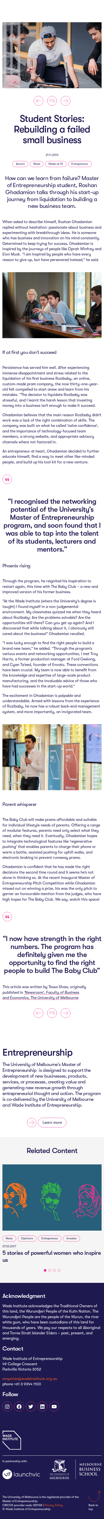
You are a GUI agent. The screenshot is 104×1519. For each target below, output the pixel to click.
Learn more (52, 1122)
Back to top (93, 1507)
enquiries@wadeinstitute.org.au (29, 1379)
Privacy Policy (54, 1505)
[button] (45, 1270)
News (36, 164)
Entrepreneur (79, 164)
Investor (72, 1238)
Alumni (20, 164)
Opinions (27, 1238)
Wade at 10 (55, 164)
